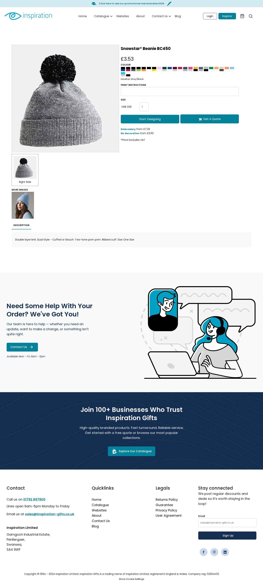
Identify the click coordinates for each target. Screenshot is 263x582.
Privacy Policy (166, 510)
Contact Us (101, 521)
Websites (99, 510)
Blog (95, 526)
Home (96, 499)
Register (227, 16)
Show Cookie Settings (131, 579)
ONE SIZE (126, 107)
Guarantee (164, 505)
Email (201, 516)
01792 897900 (34, 499)
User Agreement (169, 515)
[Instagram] (214, 552)
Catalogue (100, 505)
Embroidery (128, 129)
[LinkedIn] (225, 552)
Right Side (25, 182)
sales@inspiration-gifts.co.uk (49, 514)
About (96, 515)
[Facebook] (204, 552)
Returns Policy (167, 499)
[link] (28, 16)
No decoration (130, 133)
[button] (101, 16)
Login (210, 16)
